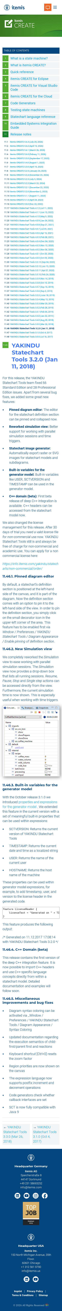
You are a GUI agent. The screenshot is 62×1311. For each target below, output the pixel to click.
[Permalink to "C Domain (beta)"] (50, 950)
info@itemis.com (31, 1187)
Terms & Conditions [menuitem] (23, 1295)
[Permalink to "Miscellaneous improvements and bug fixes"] (55, 1003)
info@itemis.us (31, 1271)
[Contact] (47, 7)
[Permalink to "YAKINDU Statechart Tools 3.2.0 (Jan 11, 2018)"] (39, 366)
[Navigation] (55, 7)
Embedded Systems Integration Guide (33, 125)
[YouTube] (27, 1195)
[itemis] (14, 7)
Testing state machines (27, 110)
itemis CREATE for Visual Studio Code (33, 88)
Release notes (20, 134)
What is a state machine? (29, 58)
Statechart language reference (32, 117)
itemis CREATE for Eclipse (29, 79)
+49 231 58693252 (31, 1183)
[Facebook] (45, 1195)
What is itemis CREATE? (28, 65)
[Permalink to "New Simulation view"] (54, 649)
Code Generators (22, 103)
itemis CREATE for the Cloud (31, 96)
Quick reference (22, 72)
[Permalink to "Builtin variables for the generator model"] (34, 789)
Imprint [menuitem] (18, 1291)
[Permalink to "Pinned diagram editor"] (56, 576)
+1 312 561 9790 (31, 1267)
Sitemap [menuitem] (43, 1295)
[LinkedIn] (18, 1195)
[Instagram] (36, 1195)
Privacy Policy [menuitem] (35, 1291)
